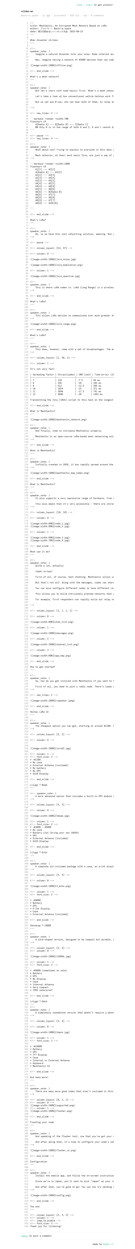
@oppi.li (108, 1244)
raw (85, 15)
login (89, 4)
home (79, 4)
